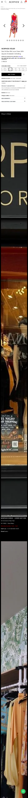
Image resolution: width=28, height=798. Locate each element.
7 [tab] (18, 40)
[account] (21, 1)
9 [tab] (23, 40)
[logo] (14, 2)
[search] (5, 1)
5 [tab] (14, 40)
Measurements (5, 98)
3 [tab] (9, 40)
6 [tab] (16, 40)
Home (2, 6)
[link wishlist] (24, 74)
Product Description (7, 86)
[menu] (2, 1)
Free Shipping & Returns (8, 101)
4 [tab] (12, 40)
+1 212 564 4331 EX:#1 (13, 529)
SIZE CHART (23, 66)
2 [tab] (7, 40)
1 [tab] (5, 40)
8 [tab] (21, 40)
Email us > (4, 531)
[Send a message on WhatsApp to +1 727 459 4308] (23, 791)
